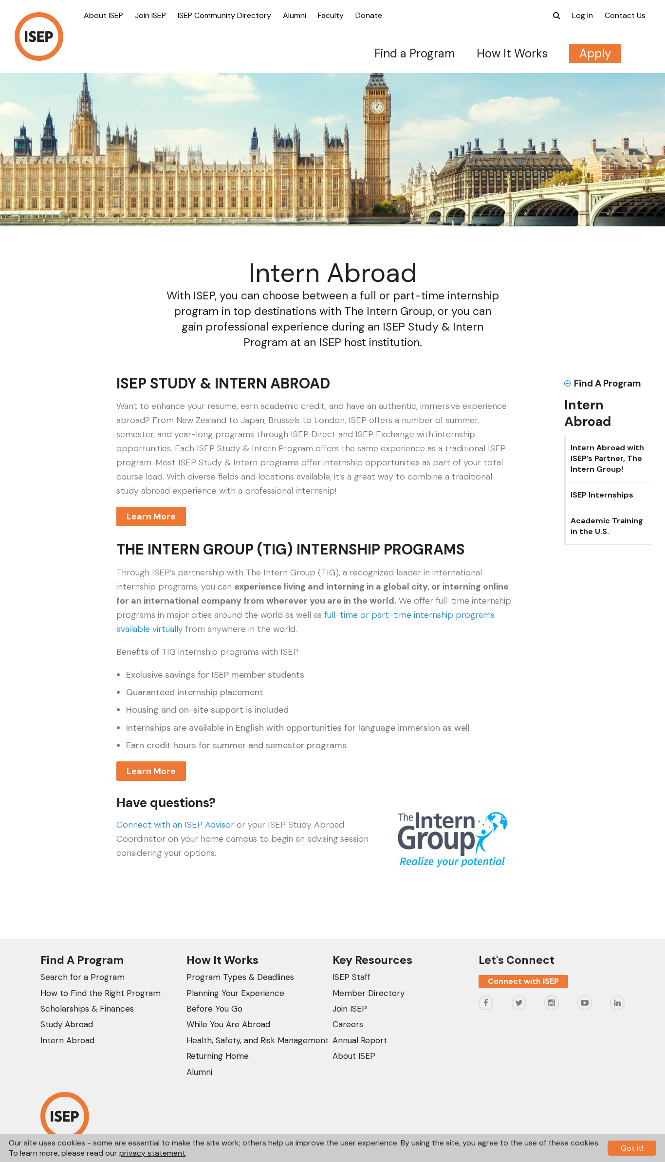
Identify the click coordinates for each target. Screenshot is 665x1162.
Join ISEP (150, 15)
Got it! (632, 1148)
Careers (347, 1024)
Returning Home (217, 1056)
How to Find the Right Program (100, 993)
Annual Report (359, 1040)
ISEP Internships (602, 495)
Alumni (294, 15)
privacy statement (152, 1153)
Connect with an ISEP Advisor (175, 824)
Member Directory (368, 993)
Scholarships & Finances (87, 1008)
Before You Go (214, 1008)
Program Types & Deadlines (240, 977)
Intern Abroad (67, 1040)
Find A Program (607, 383)
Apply (595, 53)
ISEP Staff (351, 977)
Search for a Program (82, 977)
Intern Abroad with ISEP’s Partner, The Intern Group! (607, 458)
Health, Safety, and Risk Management (257, 1040)
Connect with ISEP (523, 981)
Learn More (151, 516)
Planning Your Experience (235, 993)
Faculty (331, 15)
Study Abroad (66, 1024)
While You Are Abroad (228, 1024)
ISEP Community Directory (224, 15)
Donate (368, 15)
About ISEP (103, 15)
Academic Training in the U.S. (607, 526)
